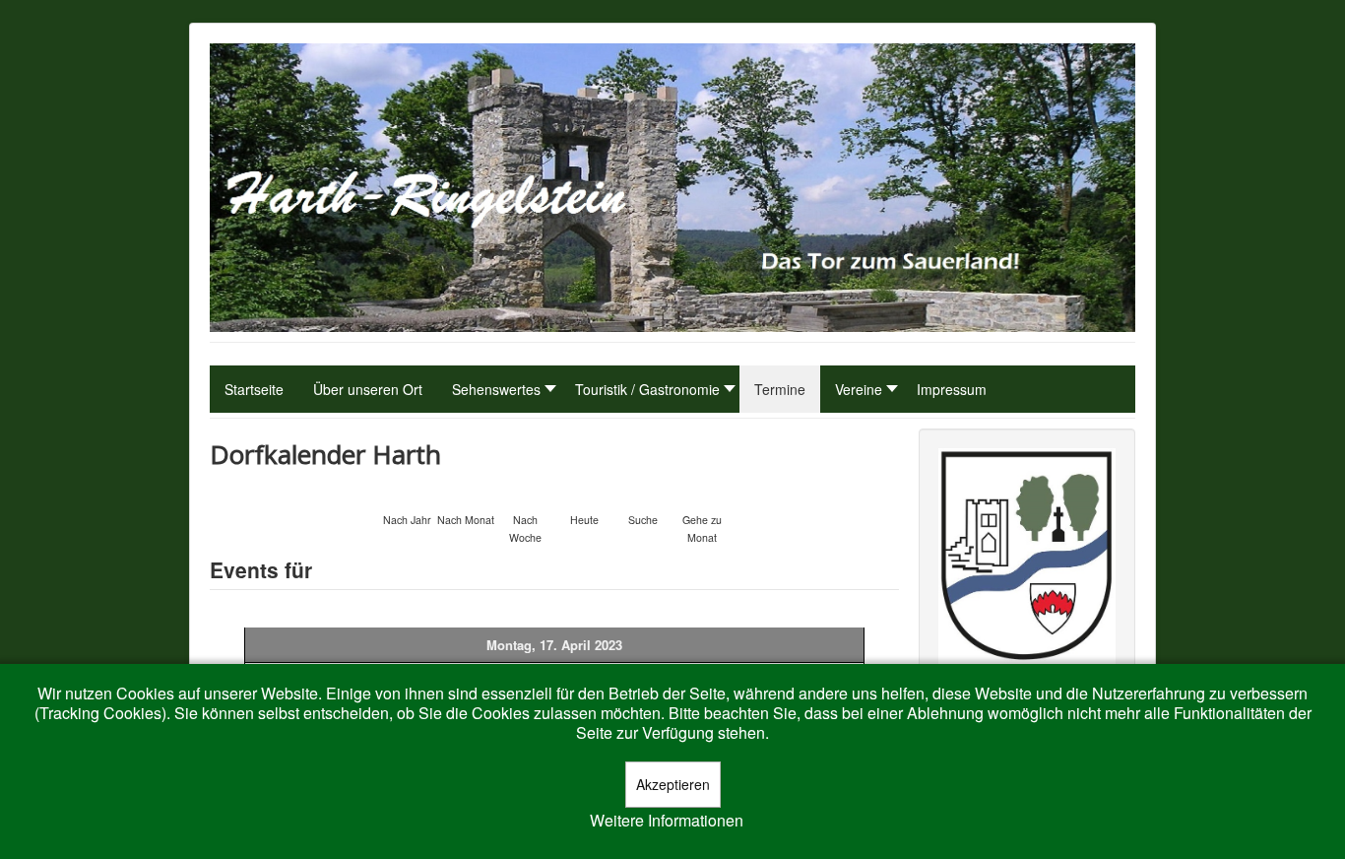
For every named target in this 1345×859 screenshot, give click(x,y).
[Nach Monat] (465, 493)
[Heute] (583, 493)
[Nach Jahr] (406, 493)
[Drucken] (890, 449)
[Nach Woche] (524, 493)
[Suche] (643, 493)
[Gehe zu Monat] (702, 493)
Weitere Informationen (666, 820)
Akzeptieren (673, 784)
